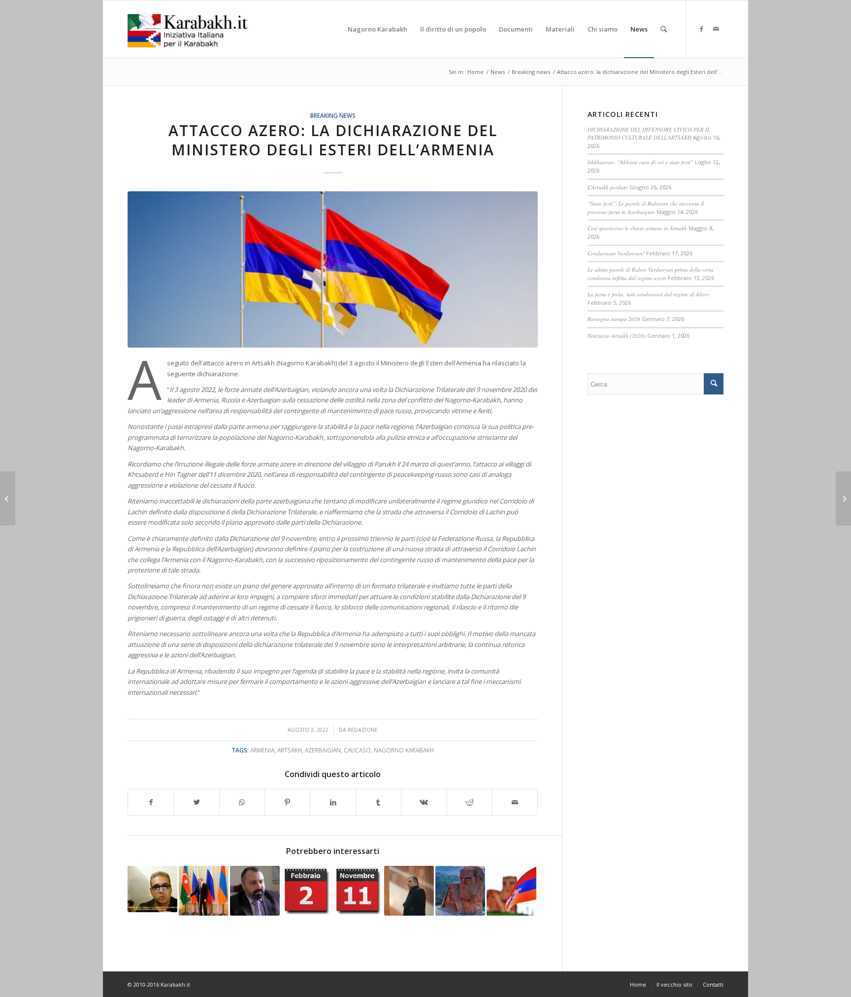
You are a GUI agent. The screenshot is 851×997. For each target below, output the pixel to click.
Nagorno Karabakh (404, 750)
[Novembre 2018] (358, 891)
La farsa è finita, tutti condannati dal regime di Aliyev (649, 294)
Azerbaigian (323, 750)
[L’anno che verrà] (460, 891)
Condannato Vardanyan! (616, 253)
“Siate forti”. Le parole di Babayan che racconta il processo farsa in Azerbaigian (646, 207)
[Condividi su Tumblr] (378, 802)
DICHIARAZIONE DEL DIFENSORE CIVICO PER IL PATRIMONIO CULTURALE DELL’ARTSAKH (649, 134)
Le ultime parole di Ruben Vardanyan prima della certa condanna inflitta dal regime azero (651, 274)
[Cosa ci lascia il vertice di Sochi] (204, 891)
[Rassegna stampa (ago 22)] (7, 498)
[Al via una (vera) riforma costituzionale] (511, 891)
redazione (363, 729)
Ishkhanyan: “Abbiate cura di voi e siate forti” (640, 162)
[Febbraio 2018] (306, 891)
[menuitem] (377, 29)
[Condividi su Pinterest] (287, 802)
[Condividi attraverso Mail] (514, 802)
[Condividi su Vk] (423, 802)
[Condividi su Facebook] (150, 802)
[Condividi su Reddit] (469, 802)
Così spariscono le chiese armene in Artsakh (637, 228)
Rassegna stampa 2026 (614, 318)
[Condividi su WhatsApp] (242, 802)
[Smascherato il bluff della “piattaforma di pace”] (152, 889)
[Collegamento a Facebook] (701, 28)
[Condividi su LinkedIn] (332, 802)
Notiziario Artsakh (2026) (617, 335)
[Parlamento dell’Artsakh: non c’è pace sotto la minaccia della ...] (843, 498)
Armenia (262, 750)
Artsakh (289, 750)
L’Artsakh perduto (608, 187)
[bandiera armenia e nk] (333, 269)
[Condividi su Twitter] (196, 802)
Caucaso (357, 750)
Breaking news (333, 115)
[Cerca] (663, 29)
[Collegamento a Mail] (716, 28)
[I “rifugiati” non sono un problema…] (255, 891)
